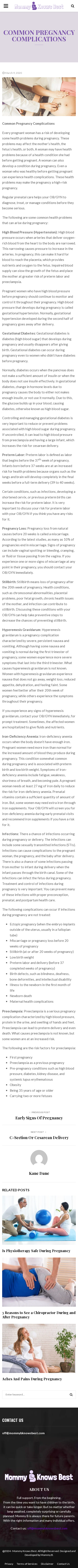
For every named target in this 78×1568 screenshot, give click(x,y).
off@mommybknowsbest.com (47, 1528)
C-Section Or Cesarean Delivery (39, 1137)
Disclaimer (47, 1563)
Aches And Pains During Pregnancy (32, 1379)
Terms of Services (27, 1563)
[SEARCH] (71, 1394)
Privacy (9, 1563)
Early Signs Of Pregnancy (39, 1117)
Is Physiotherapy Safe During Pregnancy (36, 1250)
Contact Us (63, 1563)
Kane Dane (39, 1173)
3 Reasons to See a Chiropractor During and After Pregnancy (39, 1314)
